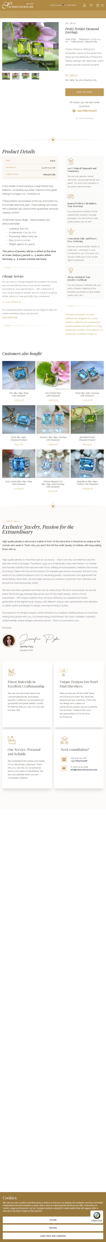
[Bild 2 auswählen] (16, 76)
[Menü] (101, 1212)
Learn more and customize (53, 1236)
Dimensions (11, 167)
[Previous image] (5, 46)
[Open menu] (102, 5)
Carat (8, 160)
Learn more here (9, 317)
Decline (53, 1228)
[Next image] (56, 46)
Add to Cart (84, 92)
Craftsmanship (12, 174)
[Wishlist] (91, 5)
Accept (53, 1220)
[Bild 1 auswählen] (6, 76)
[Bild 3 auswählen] (25, 76)
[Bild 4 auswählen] (35, 76)
